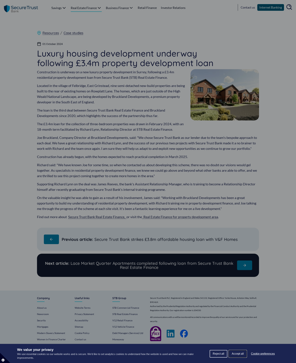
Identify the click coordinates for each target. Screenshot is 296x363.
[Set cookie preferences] (5, 358)
